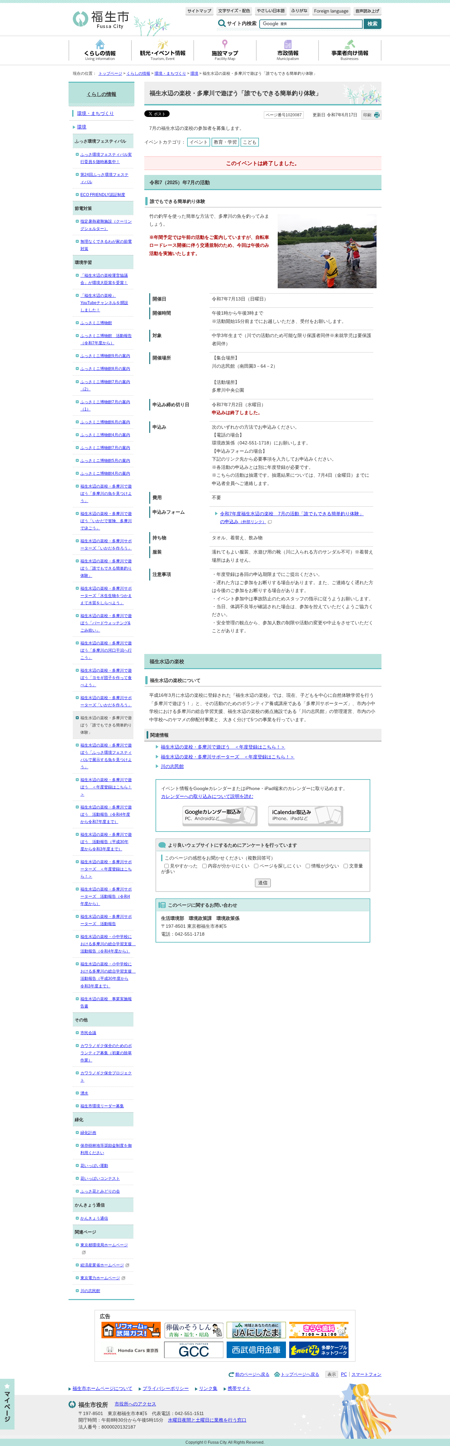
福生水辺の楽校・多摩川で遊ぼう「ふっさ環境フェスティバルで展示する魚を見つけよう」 (106, 756)
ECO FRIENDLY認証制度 (102, 194)
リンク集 (208, 1388)
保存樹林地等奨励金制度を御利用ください (106, 1149)
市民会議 (88, 1033)
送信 (262, 882)
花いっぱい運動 (94, 1165)
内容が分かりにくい (228, 866)
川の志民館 (172, 766)
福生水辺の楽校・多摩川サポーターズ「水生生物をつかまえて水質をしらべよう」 (106, 595)
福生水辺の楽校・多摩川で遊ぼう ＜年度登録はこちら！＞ (223, 747)
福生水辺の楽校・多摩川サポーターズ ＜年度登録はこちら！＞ (228, 756)
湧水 (84, 1093)
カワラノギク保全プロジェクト (106, 1077)
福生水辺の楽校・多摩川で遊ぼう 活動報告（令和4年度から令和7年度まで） (106, 814)
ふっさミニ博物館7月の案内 (105, 447)
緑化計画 (88, 1132)
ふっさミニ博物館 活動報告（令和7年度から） (106, 339)
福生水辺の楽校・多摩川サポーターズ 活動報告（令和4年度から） (106, 896)
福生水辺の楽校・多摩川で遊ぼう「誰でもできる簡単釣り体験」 (106, 568)
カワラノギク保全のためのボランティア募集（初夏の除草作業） (106, 1053)
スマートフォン (366, 1374)
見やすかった (184, 866)
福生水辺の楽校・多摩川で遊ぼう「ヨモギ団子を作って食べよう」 (106, 677)
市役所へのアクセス (135, 1404)
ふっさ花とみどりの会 (100, 1191)
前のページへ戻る (252, 1374)
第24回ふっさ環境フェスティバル (104, 178)
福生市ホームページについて (102, 1388)
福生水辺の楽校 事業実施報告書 (106, 1002)
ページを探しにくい (280, 866)
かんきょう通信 (94, 1218)
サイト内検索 (242, 23)
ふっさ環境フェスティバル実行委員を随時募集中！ (106, 158)
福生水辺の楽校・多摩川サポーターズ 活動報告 (106, 920)
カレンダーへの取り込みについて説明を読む (207, 796)
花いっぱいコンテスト (100, 1178)
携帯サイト (239, 1388)
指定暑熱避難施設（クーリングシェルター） (106, 225)
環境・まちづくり (170, 73)
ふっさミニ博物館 (96, 323)
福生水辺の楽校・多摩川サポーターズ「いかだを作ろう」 (106, 545)
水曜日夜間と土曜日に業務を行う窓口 (207, 1420)
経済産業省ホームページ (102, 1265)
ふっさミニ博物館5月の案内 (105, 460)
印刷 (367, 115)
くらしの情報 (138, 73)
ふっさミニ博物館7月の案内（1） (105, 405)
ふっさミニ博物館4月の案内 (105, 435)
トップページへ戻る (300, 1374)
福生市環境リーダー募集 (102, 1106)
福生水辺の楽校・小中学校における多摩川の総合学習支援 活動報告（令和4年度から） (106, 943)
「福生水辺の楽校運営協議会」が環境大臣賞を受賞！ (104, 279)
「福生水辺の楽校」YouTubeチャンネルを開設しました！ (104, 302)
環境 (194, 73)
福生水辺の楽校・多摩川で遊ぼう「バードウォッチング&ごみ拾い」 (106, 623)
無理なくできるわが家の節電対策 (106, 245)
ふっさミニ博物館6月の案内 (105, 422)
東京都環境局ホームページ (104, 1245)
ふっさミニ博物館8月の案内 (105, 368)
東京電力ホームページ (100, 1278)
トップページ (110, 73)
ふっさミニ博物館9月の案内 (105, 356)
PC (344, 1374)
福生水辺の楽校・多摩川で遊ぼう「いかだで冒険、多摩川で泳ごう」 (106, 520)
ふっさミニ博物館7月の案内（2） (105, 385)
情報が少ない (325, 866)
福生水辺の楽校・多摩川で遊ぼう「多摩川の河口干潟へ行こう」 (106, 650)
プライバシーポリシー (166, 1388)
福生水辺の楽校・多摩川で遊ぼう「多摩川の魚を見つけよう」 (106, 493)
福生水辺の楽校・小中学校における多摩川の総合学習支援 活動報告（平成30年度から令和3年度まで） (106, 975)
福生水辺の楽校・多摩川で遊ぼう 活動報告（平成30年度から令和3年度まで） (106, 841)
